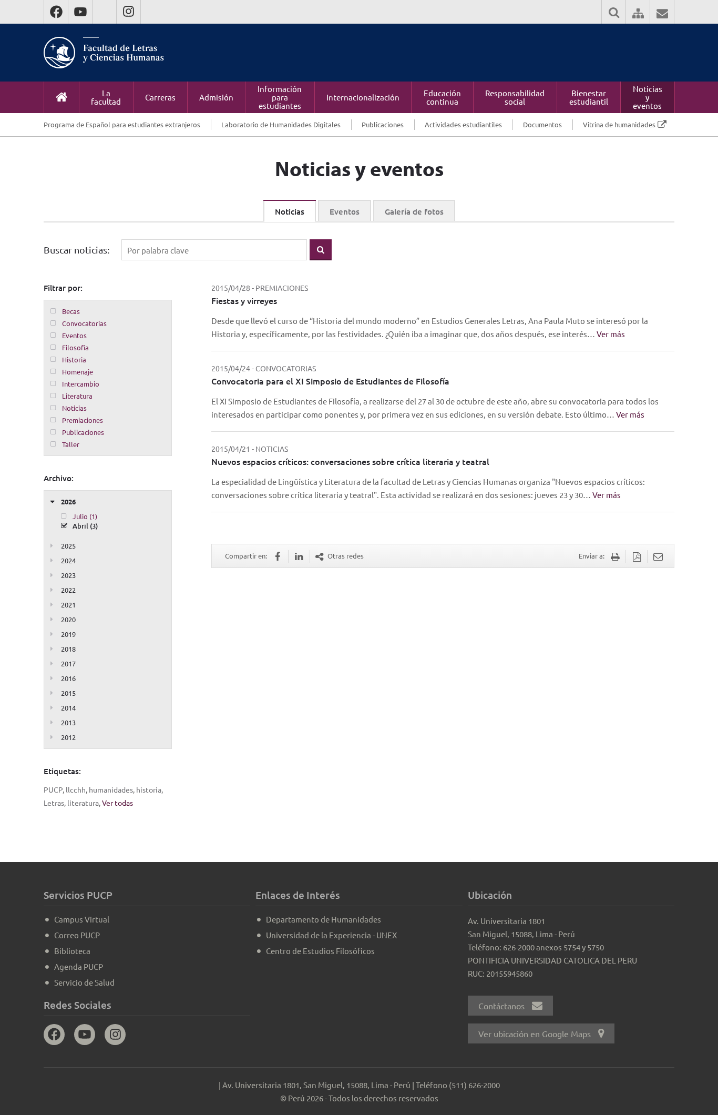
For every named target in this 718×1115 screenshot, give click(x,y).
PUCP (53, 789)
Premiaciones (82, 419)
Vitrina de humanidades (619, 124)
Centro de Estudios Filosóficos (320, 951)
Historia (74, 359)
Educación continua (442, 97)
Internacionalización (362, 97)
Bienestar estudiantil (588, 97)
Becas (71, 311)
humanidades (111, 789)
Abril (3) (85, 526)
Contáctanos (502, 1005)
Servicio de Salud (84, 982)
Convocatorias (84, 323)
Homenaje (77, 371)
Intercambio (80, 383)
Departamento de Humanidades (323, 919)
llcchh (76, 789)
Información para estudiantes (280, 97)
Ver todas (117, 802)
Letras (54, 802)
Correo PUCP (77, 935)
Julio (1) (85, 516)
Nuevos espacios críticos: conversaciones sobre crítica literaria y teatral (350, 461)
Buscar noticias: (76, 249)
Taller (70, 444)
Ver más (611, 334)
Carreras (160, 97)
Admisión (216, 97)
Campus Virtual (81, 919)
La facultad (106, 97)
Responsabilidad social (515, 97)
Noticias (289, 211)
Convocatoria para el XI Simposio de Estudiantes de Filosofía (330, 381)
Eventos (345, 211)
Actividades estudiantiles (463, 124)
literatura (83, 802)
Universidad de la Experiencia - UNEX (331, 935)
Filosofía (75, 347)
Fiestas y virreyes (244, 300)
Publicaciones (383, 124)
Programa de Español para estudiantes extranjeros (122, 124)
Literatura (77, 395)
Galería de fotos (414, 211)
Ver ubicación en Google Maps (535, 1033)
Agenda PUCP (78, 966)
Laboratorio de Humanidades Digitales (281, 124)
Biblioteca (72, 951)
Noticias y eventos (647, 97)
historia (148, 789)
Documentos (542, 124)
